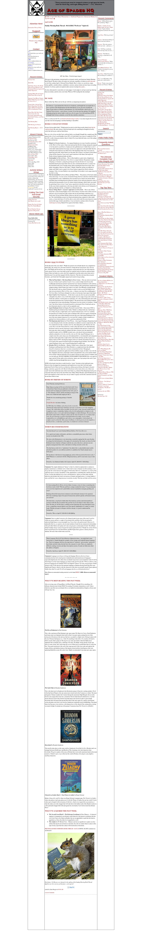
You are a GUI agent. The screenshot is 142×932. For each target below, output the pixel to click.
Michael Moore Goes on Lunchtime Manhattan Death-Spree (105, 306)
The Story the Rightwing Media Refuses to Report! (105, 363)
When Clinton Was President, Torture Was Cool (105, 337)
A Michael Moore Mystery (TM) (105, 372)
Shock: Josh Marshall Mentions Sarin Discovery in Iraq (106, 330)
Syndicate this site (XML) (104, 391)
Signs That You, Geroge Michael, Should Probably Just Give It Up (106, 208)
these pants (82, 87)
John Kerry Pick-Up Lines (104, 268)
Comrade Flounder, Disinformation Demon (103, 60)
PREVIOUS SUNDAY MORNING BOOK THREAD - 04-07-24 (62, 829)
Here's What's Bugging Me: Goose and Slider (104, 349)
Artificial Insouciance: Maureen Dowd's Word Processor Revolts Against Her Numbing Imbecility (106, 319)
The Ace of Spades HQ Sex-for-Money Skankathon (105, 281)
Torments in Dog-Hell (103, 272)
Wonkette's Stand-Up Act (104, 344)
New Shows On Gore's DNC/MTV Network (103, 194)
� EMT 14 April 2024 (51, 17)
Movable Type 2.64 (102, 396)
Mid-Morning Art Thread (34, 124)
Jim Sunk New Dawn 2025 (34, 141)
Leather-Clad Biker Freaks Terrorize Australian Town (104, 333)
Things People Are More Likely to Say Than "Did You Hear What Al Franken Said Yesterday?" (106, 219)
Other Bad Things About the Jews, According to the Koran (105, 231)
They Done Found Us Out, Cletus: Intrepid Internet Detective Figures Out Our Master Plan (106, 327)
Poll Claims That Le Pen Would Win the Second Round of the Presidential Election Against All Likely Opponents (36, 88)
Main (59, 17)
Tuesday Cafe (31, 79)
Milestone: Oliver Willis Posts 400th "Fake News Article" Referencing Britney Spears (105, 311)
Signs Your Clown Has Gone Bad (106, 206)
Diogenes (100, 44)
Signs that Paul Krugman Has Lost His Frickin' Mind (105, 223)
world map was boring (55, 203)
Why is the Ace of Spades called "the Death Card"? (105, 152)
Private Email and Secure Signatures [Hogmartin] (34, 209)
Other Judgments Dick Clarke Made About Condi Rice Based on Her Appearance (105, 244)
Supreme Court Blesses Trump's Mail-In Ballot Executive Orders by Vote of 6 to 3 (36, 99)
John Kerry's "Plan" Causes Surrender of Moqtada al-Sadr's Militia (105, 299)
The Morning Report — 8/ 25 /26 (106, 125)
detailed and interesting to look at (70, 119)
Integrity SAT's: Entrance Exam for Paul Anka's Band (105, 169)
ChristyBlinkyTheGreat (103, 67)
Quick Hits (30, 82)
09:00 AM (60, 889)
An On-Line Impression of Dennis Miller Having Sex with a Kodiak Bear (105, 359)
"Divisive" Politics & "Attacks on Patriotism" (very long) (105, 385)
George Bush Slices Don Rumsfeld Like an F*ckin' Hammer (104, 182)
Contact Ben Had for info (34, 223)
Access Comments (49, 892)
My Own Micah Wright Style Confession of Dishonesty (105, 352)
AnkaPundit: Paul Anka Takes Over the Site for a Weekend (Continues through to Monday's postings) (105, 177)
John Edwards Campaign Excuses (106, 266)
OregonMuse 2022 (32, 157)
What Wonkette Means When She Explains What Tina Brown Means (106, 341)
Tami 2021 (30, 160)
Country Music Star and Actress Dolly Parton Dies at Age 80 (35, 94)
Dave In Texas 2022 (33, 154)
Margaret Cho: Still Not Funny (105, 289)
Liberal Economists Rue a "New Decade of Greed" (105, 315)
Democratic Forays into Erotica (105, 192)
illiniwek (100, 53)
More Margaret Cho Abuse (104, 288)
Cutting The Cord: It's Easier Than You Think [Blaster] (35, 205)
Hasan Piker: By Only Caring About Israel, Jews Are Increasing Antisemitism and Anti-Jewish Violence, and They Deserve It (36, 115)
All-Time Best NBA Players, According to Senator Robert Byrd (105, 227)
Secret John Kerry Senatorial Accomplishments (104, 264)
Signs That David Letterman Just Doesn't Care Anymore (105, 234)
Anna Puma (100, 35)
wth (98, 78)
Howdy (99, 21)
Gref (99, 49)
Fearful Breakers (51, 402)
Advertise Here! (36, 24)
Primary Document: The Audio (105, 164)
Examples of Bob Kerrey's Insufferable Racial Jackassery (105, 237)
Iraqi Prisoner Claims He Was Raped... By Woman (105, 292)
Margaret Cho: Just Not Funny (105, 286)
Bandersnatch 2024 (33, 145)
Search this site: (101, 131)
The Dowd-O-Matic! (103, 373)
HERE (77, 572)
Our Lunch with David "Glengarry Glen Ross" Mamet (105, 366)
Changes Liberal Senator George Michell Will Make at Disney (105, 270)
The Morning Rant (32, 121)
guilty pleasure (91, 81)
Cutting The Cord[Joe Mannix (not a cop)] (34, 200)
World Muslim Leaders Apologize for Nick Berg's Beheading (106, 302)
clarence (100, 39)
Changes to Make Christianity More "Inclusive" (105, 261)
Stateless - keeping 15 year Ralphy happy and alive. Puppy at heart (105, 27)
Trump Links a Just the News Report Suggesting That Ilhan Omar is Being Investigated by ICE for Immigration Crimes (35, 107)
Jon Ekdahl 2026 (32, 138)
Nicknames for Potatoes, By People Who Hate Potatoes (106, 197)
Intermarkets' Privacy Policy (35, 27)
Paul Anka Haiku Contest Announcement (104, 166)
